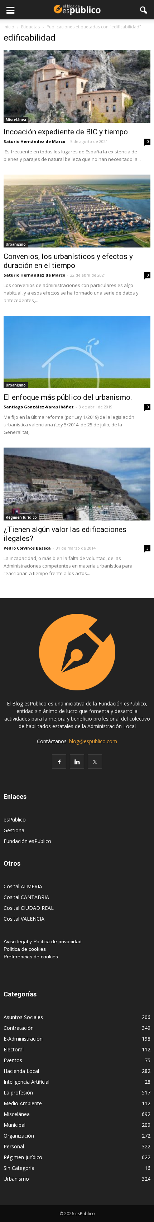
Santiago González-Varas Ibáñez (39, 406)
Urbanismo (16, 244)
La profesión (18, 1092)
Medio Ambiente (23, 1103)
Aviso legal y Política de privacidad (43, 941)
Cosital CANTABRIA (26, 897)
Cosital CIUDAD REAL (29, 907)
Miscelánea (16, 119)
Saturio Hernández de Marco (34, 141)
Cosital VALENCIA (24, 918)
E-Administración (23, 1038)
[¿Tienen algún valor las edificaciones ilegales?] (77, 484)
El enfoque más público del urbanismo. (68, 397)
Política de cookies (25, 949)
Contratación (19, 1027)
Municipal (14, 1124)
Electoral (14, 1049)
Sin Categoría (19, 1168)
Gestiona (14, 830)
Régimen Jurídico (21, 517)
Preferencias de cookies (31, 956)
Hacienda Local (21, 1071)
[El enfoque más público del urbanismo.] (77, 352)
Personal (14, 1146)
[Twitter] (95, 761)
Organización (19, 1135)
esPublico (15, 819)
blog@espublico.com (93, 741)
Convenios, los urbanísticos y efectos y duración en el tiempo (68, 261)
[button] (144, 9)
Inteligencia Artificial (26, 1081)
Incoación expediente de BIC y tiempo (66, 132)
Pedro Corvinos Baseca (27, 548)
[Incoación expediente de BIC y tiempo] (77, 86)
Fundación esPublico (27, 841)
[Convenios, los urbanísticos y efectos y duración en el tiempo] (77, 211)
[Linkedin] (77, 761)
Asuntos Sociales (23, 1017)
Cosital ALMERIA (23, 886)
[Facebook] (59, 761)
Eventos (13, 1060)
